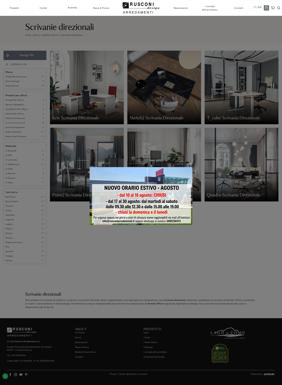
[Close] (190, 163)
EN (260, 7)
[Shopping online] (266, 8)
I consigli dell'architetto (210, 8)
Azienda (72, 7)
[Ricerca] (279, 8)
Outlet (43, 7)
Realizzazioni (181, 7)
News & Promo (101, 7)
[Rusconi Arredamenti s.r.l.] (141, 7)
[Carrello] (273, 7)
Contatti (238, 7)
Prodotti (14, 7)
